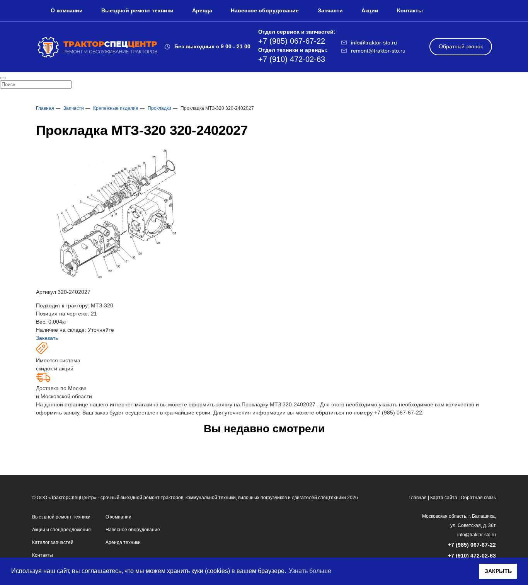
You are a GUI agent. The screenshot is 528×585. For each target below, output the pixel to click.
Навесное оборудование (265, 10)
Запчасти (330, 10)
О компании (67, 10)
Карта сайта (443, 497)
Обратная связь (478, 497)
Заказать (47, 338)
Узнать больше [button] (310, 571)
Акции (369, 10)
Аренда (202, 10)
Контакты (410, 10)
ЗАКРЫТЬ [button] (498, 571)
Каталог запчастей (52, 542)
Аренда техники (123, 542)
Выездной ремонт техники (137, 10)
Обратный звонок (461, 46)
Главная (418, 497)
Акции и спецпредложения (61, 529)
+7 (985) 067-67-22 (398, 412)
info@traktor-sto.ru (476, 534)
